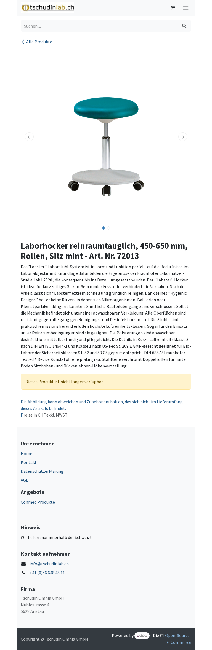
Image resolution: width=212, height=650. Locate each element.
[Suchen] (184, 26)
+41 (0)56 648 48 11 (47, 572)
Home (26, 453)
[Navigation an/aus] (185, 8)
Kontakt (29, 462)
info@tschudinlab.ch (49, 563)
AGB (25, 480)
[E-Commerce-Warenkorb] (172, 7)
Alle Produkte (39, 41)
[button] (29, 136)
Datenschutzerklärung (42, 471)
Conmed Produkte (38, 502)
